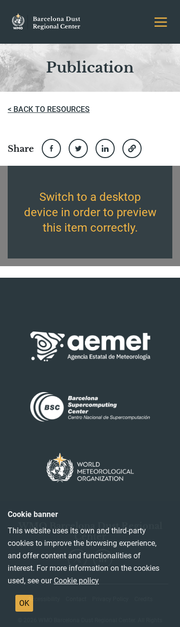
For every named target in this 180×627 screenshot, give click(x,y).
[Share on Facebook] (51, 148)
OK (24, 603)
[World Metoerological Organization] (90, 467)
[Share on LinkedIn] (105, 148)
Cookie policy (76, 580)
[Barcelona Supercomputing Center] (90, 407)
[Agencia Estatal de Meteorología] (90, 346)
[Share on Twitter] (78, 148)
